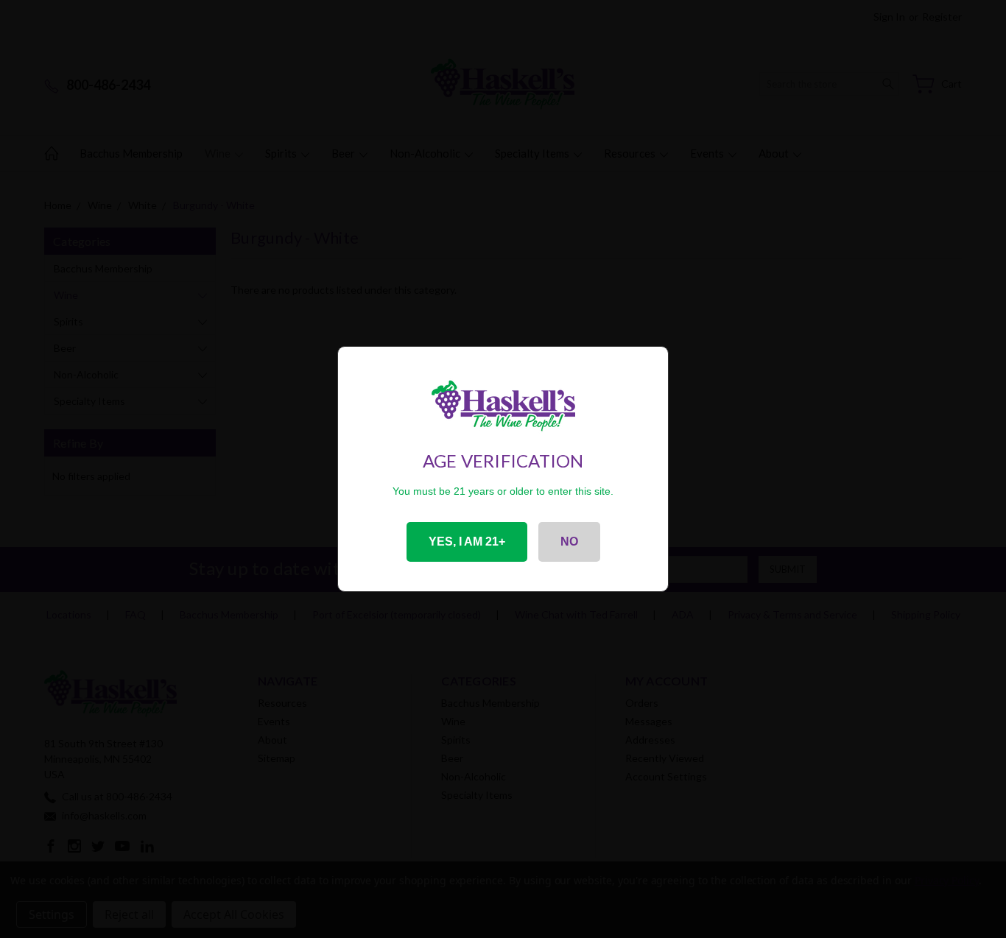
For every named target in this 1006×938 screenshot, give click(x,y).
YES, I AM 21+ (467, 541)
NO (569, 541)
